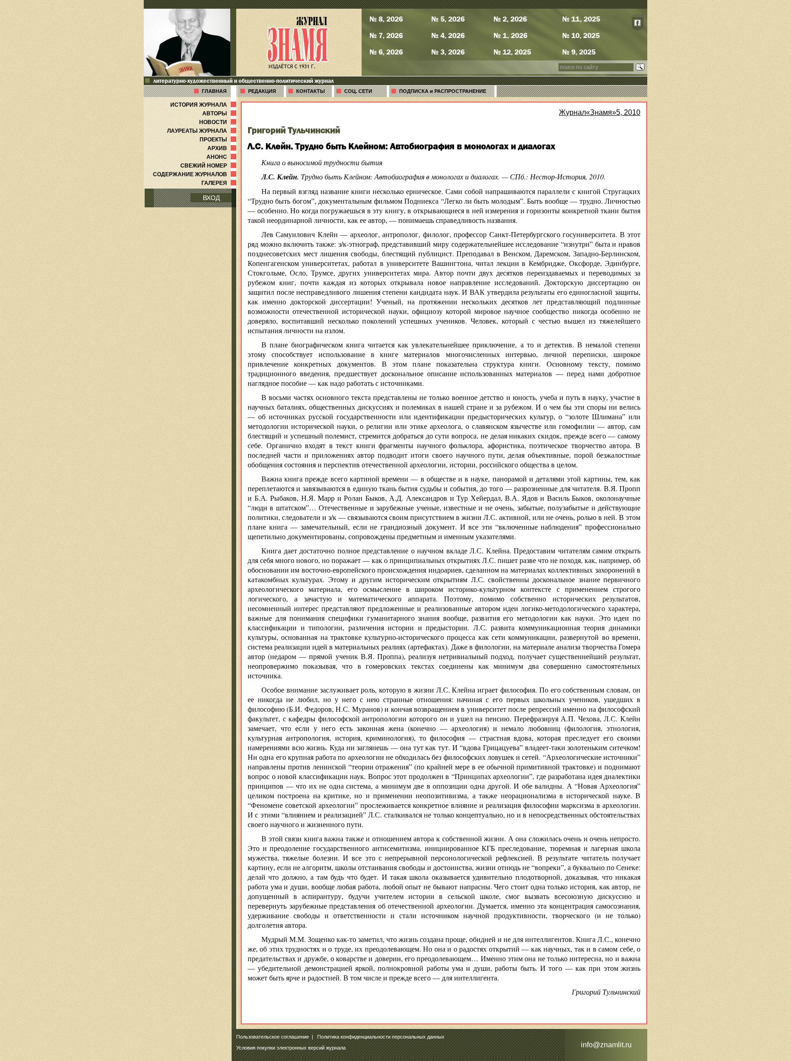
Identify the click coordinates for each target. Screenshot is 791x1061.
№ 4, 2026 (448, 35)
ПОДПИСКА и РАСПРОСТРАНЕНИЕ (442, 91)
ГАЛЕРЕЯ (219, 183)
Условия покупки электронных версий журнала (291, 1047)
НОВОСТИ (218, 122)
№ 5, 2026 (448, 19)
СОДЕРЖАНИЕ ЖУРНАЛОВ (195, 174)
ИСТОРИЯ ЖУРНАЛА (204, 105)
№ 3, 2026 (448, 52)
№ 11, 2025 (581, 19)
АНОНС (222, 157)
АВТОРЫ (220, 113)
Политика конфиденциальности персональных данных (380, 1036)
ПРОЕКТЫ (219, 139)
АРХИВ (222, 148)
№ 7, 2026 (386, 35)
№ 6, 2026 (386, 52)
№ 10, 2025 (581, 35)
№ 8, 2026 (386, 19)
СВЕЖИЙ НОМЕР (209, 165)
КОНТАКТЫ (310, 91)
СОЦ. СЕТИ (358, 91)
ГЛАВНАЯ (214, 91)
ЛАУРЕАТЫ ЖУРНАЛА (202, 131)
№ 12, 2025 (512, 52)
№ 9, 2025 (579, 52)
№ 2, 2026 (510, 19)
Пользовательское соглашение (272, 1036)
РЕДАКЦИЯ (262, 91)
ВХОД (211, 197)
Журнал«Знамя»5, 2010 (599, 112)
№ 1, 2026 (510, 35)
